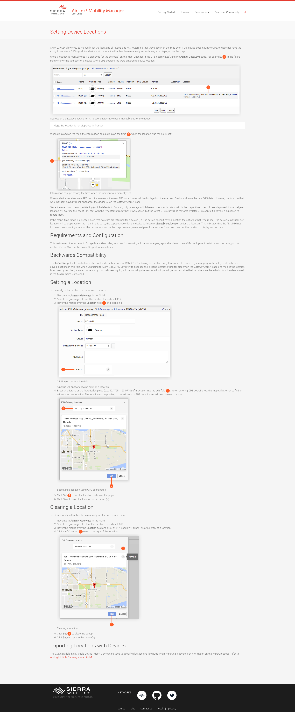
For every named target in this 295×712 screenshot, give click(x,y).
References (201, 12)
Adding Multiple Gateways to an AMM (71, 657)
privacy (172, 708)
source (121, 708)
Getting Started (166, 12)
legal (160, 708)
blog (133, 708)
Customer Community (226, 12)
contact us (146, 708)
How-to (184, 12)
